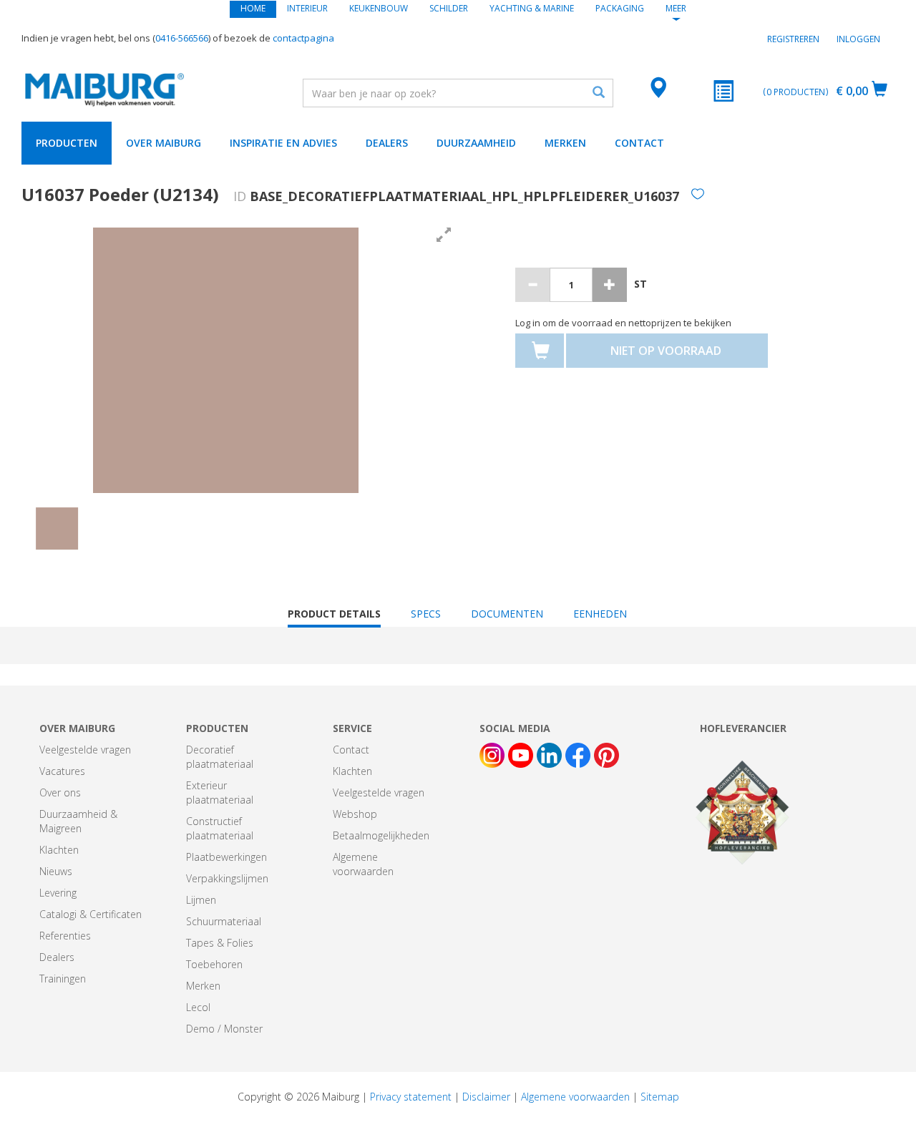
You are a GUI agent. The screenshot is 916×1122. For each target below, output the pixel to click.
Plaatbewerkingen (226, 857)
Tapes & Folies (219, 943)
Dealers (387, 143)
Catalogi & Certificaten (90, 914)
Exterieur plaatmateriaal (219, 792)
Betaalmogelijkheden (381, 835)
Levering (58, 892)
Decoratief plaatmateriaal (219, 757)
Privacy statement (411, 1096)
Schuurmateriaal (223, 921)
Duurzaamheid (476, 143)
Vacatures (62, 771)
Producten (66, 143)
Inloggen (858, 39)
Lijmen (201, 900)
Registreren (793, 39)
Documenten (507, 613)
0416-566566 (181, 37)
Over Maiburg (163, 143)
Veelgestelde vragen (85, 749)
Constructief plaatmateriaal (219, 828)
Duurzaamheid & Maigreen (78, 821)
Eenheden (600, 613)
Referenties (65, 935)
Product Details (334, 617)
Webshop (355, 814)
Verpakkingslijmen (227, 878)
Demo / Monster (224, 1028)
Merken (565, 143)
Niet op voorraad (665, 350)
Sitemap (659, 1096)
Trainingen (62, 978)
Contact (639, 143)
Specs (426, 613)
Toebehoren (214, 964)
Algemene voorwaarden (363, 864)
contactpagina (303, 37)
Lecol (198, 1007)
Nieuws (55, 871)
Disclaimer (486, 1096)
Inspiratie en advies (283, 143)
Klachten (59, 850)
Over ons (60, 792)
